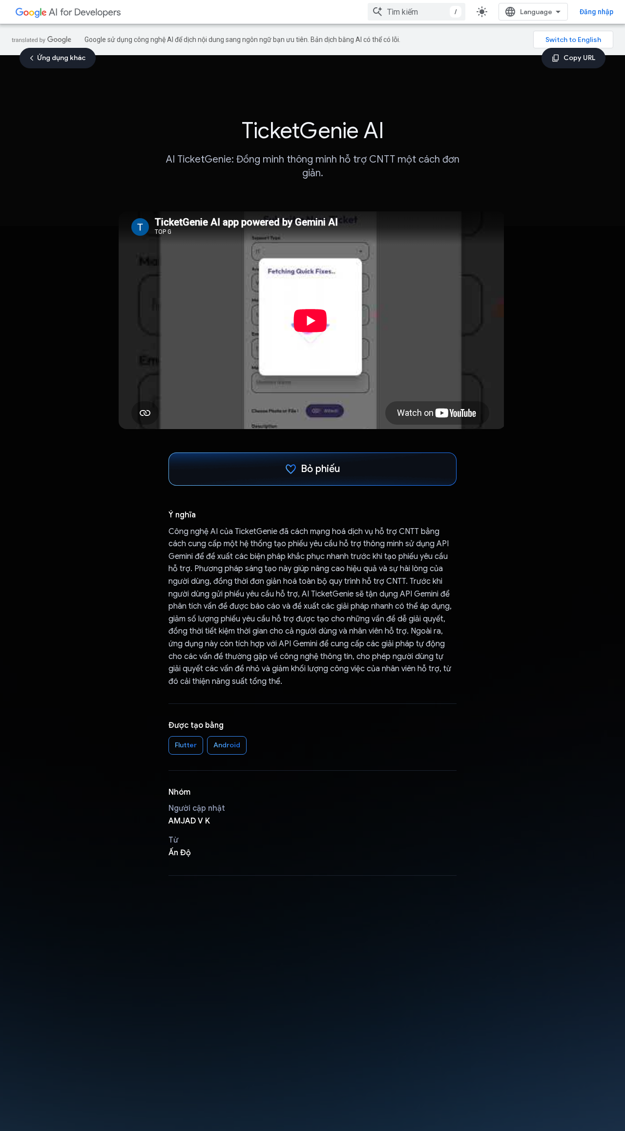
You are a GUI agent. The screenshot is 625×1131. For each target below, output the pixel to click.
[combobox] (416, 12)
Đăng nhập (596, 12)
